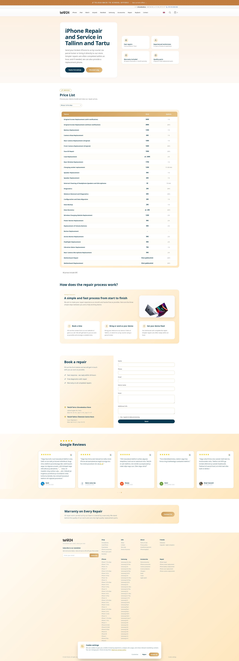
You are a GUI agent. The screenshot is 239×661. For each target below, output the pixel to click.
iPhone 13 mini (105, 605)
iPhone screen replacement (167, 564)
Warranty (123, 547)
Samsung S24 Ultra (126, 569)
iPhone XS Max (105, 629)
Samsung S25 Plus (126, 564)
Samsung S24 (124, 575)
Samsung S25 (124, 566)
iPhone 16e (104, 578)
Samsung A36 (124, 629)
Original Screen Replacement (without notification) (82, 125)
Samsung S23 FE (125, 582)
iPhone (74, 12)
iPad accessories (144, 562)
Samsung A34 (124, 631)
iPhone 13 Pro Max (106, 600)
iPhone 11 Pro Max (106, 618)
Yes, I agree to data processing (130, 417)
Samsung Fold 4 (125, 616)
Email (119, 377)
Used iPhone (105, 545)
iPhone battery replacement (167, 566)
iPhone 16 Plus (105, 575)
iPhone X (104, 636)
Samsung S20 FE (125, 602)
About (122, 543)
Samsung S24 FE (125, 573)
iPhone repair (163, 562)
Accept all (154, 654)
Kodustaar (162, 543)
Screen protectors (145, 569)
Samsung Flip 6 (125, 605)
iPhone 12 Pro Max (106, 609)
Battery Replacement (71, 130)
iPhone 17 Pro (105, 564)
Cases (142, 575)
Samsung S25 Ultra (126, 562)
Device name (122, 385)
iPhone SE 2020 (106, 627)
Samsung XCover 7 (126, 618)
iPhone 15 (104, 589)
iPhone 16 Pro (105, 573)
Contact (145, 12)
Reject (144, 654)
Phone (120, 369)
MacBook (103, 12)
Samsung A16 (124, 636)
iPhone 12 (104, 616)
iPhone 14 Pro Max (106, 591)
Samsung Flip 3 (125, 611)
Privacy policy (143, 545)
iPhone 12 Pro (105, 611)
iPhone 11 (104, 623)
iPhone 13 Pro (105, 602)
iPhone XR (104, 634)
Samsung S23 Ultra (126, 578)
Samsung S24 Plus (126, 571)
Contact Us (168, 514)
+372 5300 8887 (173, 7)
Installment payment (145, 547)
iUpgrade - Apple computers (167, 545)
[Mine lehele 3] (121, 492)
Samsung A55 (124, 623)
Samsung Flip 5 (125, 607)
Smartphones (105, 543)
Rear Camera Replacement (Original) (77, 141)
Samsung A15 (124, 638)
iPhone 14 (104, 598)
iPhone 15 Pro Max (106, 582)
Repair (130, 12)
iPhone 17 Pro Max (106, 562)
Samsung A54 (124, 625)
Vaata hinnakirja (75, 70)
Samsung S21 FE (125, 598)
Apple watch (143, 578)
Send (146, 421)
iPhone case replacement (166, 569)
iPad (81, 12)
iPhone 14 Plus (105, 596)
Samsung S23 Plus (126, 580)
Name (120, 361)
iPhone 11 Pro (105, 620)
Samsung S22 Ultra (126, 587)
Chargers (142, 571)
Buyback (137, 12)
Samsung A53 (124, 627)
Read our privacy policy (119, 650)
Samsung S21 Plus (126, 596)
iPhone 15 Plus (105, 587)
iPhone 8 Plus (105, 638)
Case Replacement (70, 157)
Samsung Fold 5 (125, 614)
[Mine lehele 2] (119, 492)
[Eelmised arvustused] (60, 470)
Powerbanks (105, 547)
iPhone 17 (104, 569)
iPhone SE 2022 (106, 625)
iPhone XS (104, 631)
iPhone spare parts (106, 551)
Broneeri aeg (94, 70)
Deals (141, 573)
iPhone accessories (107, 549)
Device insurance (125, 549)
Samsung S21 (124, 600)
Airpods (94, 12)
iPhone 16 (104, 580)
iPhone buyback (144, 549)
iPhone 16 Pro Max (66, 105)
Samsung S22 (124, 591)
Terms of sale (143, 543)
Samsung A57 (124, 620)
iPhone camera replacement (167, 571)
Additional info (122, 406)
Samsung (112, 12)
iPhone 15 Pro (105, 584)
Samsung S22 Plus (126, 589)
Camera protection (145, 566)
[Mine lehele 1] (117, 492)
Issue (119, 393)
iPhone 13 (104, 607)
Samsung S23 (124, 584)
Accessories (121, 12)
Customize (135, 654)
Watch (87, 12)
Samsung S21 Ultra (126, 593)
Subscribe (94, 555)
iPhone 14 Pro (105, 593)
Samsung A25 (124, 634)
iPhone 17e (104, 566)
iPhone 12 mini (105, 614)
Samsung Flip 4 (125, 609)
